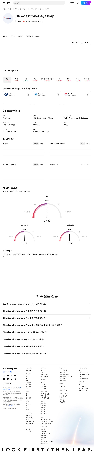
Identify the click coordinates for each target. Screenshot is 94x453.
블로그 (43, 407)
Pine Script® (29, 423)
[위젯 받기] (77, 42)
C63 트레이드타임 (46, 423)
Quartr (10, 405)
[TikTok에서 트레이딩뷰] (11, 379)
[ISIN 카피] (48, 132)
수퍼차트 (28, 370)
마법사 (62, 398)
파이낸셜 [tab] (12, 36)
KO (73, 3)
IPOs (27, 409)
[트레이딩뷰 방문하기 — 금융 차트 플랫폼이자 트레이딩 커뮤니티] (10, 70)
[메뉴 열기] (4, 3)
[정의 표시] (7, 144)
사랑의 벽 (63, 372)
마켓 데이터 (44, 374)
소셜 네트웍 (63, 370)
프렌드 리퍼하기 (64, 374)
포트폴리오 (29, 415)
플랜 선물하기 (45, 376)
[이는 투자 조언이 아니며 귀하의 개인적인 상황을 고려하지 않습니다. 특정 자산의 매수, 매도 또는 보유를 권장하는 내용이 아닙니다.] (29, 191)
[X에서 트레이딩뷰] (4, 375)
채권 (27, 380)
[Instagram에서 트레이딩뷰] (15, 375)
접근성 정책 (44, 437)
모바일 (28, 429)
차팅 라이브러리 (83, 372)
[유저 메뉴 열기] (78, 3)
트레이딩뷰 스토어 (46, 419)
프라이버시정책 (45, 433)
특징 (42, 370)
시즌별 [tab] (37, 36)
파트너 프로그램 (83, 388)
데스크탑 (28, 431)
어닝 (27, 405)
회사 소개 (43, 403)
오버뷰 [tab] (5, 36)
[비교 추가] (28, 94)
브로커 (43, 384)
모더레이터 (63, 380)
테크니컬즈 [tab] (29, 36)
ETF (27, 378)
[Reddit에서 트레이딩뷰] (15, 379)
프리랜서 (62, 400)
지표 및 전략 (63, 396)
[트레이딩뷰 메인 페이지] (8, 3)
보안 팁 (43, 439)
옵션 (27, 419)
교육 (61, 388)
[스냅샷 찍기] (73, 42)
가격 (42, 372)
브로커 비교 (44, 386)
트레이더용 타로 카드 (47, 421)
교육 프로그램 (83, 390)
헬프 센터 (43, 409)
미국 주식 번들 (45, 398)
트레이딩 (62, 386)
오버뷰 (43, 382)
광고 (80, 384)
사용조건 (43, 429)
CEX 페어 (28, 384)
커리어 (43, 411)
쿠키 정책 (43, 435)
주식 (27, 376)
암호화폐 (28, 382)
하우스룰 (62, 378)
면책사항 (43, 431)
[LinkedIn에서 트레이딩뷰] (4, 379)
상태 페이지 (44, 443)
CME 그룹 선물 (45, 394)
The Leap (44, 388)
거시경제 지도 (30, 421)
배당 (27, 407)
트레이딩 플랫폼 (83, 378)
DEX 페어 (28, 386)
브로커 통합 (82, 386)
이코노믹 (28, 403)
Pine (27, 388)
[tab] (36, 143)
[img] (38, 21)
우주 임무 (43, 405)
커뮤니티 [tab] (21, 36)
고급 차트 (81, 376)
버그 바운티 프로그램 (47, 441)
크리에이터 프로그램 (66, 376)
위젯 (80, 370)
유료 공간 (63, 402)
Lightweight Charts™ (85, 374)
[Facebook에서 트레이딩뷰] (8, 375)
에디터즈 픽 (63, 390)
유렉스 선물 (44, 396)
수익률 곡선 (29, 417)
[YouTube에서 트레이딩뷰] (11, 375)
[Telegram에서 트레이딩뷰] (8, 379)
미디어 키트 (44, 413)
